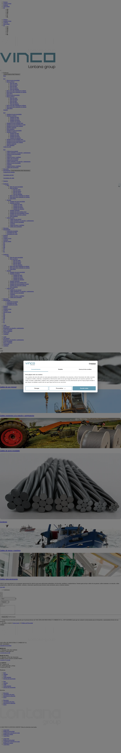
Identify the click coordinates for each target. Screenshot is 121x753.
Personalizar (59, 388)
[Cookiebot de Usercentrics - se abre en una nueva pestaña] (88, 364)
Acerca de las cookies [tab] (85, 369)
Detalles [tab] (60, 369)
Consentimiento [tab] (35, 369)
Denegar (36, 388)
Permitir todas (84, 388)
